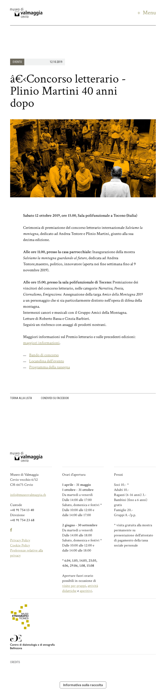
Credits (15, 662)
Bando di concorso (44, 355)
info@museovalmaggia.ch (28, 494)
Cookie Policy (20, 545)
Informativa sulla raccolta (83, 685)
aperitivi (86, 591)
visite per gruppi (74, 585)
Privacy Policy (20, 540)
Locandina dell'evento (46, 361)
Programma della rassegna (49, 367)
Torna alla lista (21, 398)
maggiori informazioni (41, 343)
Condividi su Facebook (55, 398)
